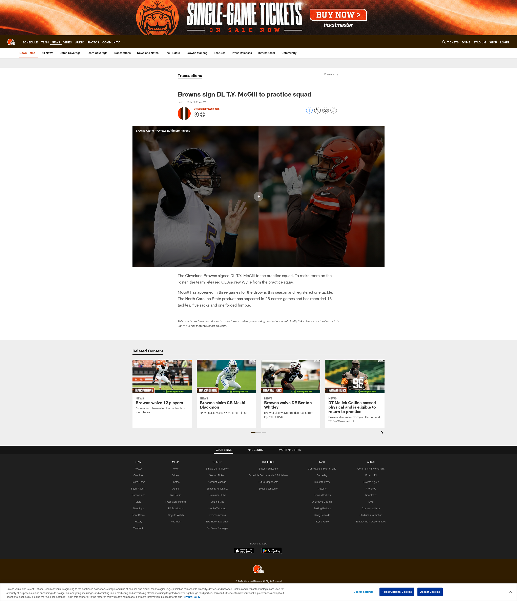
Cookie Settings (363, 591)
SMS (371, 501)
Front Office (138, 515)
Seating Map (217, 501)
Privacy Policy (191, 596)
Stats (138, 501)
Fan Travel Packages (217, 528)
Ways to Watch (176, 515)
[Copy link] (333, 110)
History (138, 521)
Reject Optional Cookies (397, 591)
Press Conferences (175, 501)
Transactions (138, 495)
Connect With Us (371, 508)
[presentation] (383, 433)
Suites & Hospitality (217, 488)
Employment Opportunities (371, 521)
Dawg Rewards (322, 515)
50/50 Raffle (322, 521)
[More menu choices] (124, 42)
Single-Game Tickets (217, 468)
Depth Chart (138, 481)
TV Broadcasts (176, 508)
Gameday (322, 475)
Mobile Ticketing (217, 508)
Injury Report (138, 488)
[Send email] (325, 112)
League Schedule (268, 488)
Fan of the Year (322, 481)
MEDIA (175, 461)
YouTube (175, 521)
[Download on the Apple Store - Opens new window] (244, 551)
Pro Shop (371, 488)
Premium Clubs (217, 495)
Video (175, 475)
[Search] (444, 42)
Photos (176, 481)
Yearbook (138, 528)
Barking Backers (322, 508)
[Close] (510, 591)
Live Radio (175, 495)
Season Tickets (217, 475)
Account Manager (217, 481)
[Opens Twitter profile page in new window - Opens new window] (202, 114)
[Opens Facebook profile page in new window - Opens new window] (196, 114)
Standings (138, 508)
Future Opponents (268, 481)
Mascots (322, 488)
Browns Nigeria (371, 481)
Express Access (217, 515)
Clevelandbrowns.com (207, 108)
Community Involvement (371, 468)
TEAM (138, 461)
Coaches (138, 475)
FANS (322, 461)
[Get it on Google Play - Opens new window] (271, 553)
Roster (138, 468)
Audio (175, 488)
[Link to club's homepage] (11, 42)
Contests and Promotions (322, 468)
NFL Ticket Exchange (217, 521)
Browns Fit (371, 475)
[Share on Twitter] (317, 112)
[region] (258, 592)
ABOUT (371, 461)
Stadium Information (371, 515)
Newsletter (371, 495)
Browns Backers (322, 495)
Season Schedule (268, 468)
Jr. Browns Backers (322, 501)
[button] (258, 196)
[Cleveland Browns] (258, 570)
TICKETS (217, 461)
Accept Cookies (430, 591)
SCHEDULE (268, 461)
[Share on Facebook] (309, 112)
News (176, 468)
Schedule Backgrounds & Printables (268, 475)
